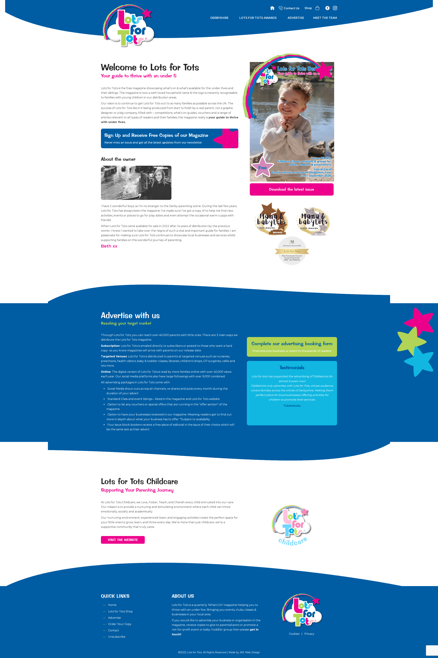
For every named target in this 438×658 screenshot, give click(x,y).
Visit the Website (123, 540)
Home (112, 605)
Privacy (309, 633)
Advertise (296, 17)
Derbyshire (219, 17)
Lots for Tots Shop (120, 611)
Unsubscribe (116, 636)
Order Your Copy (119, 624)
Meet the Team (325, 17)
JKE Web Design (250, 652)
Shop (308, 8)
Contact (113, 630)
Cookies (294, 633)
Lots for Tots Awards (258, 17)
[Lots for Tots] (128, 47)
